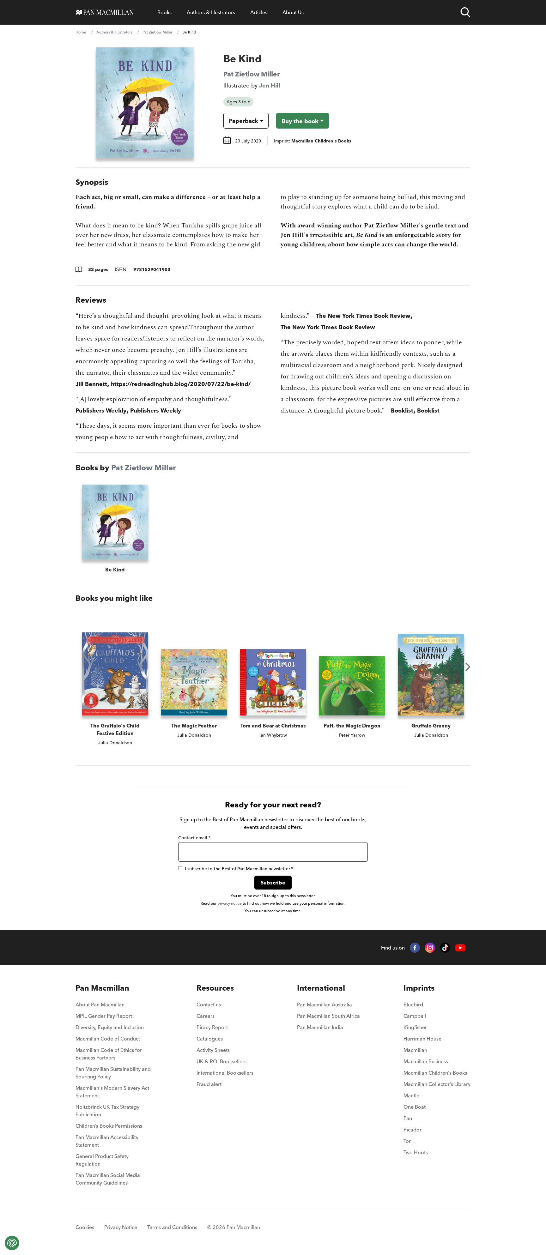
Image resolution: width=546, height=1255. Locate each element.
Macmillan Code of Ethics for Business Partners (109, 1054)
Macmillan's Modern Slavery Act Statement (112, 1092)
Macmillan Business (425, 1061)
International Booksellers (225, 1073)
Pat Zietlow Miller (157, 32)
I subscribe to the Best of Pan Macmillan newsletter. (239, 869)
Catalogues (210, 1038)
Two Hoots (415, 1152)
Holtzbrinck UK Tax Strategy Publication (107, 1111)
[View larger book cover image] (145, 102)
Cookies (85, 1227)
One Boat (414, 1107)
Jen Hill (269, 85)
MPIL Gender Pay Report (104, 1016)
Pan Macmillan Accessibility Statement (107, 1141)
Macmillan (415, 1050)
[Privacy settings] (12, 1243)
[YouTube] (460, 947)
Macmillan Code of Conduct (108, 1038)
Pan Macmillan (102, 988)
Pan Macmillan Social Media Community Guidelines (108, 1179)
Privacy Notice (120, 1227)
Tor (407, 1141)
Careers (206, 1016)
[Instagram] (430, 948)
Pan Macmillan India (320, 1027)
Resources (215, 988)
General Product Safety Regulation (102, 1160)
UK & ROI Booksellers (221, 1061)
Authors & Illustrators (211, 12)
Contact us (209, 1004)
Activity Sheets (213, 1050)
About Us (293, 12)
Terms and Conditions (172, 1227)
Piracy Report (212, 1027)
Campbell (414, 1016)
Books (164, 12)
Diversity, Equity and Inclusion (110, 1027)
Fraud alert (209, 1084)
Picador (412, 1129)
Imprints (418, 988)
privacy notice (229, 903)
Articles (258, 12)
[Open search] (465, 12)
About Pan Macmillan (100, 1004)
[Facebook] (415, 948)
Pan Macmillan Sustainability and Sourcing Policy (113, 1073)
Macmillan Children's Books (435, 1073)
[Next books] (467, 666)
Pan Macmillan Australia (324, 1004)
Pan (407, 1118)
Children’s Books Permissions (109, 1126)
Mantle (411, 1095)
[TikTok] (445, 948)
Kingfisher (415, 1027)
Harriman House (422, 1038)
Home (81, 32)
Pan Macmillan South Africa (328, 1016)
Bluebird (413, 1004)
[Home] (105, 12)
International (321, 988)
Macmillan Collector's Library (436, 1084)
